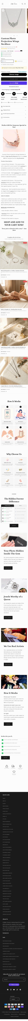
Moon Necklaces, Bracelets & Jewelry (9, 966)
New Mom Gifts (5, 844)
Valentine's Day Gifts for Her (8, 829)
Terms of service (14, 1014)
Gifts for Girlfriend (6, 839)
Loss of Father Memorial (7, 847)
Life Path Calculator (6, 880)
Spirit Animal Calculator (7, 901)
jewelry (12, 191)
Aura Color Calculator (7, 906)
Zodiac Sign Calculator (7, 883)
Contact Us (5, 816)
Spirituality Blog (6, 826)
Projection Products (6, 821)
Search (4, 798)
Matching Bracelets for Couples (8, 943)
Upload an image (14, 71)
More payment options (14, 86)
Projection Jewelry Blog (7, 824)
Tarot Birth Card (6, 898)
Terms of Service (6, 808)
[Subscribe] (23, 979)
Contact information (15, 1016)
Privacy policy (7, 1014)
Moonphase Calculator (7, 914)
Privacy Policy (5, 811)
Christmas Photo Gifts (7, 865)
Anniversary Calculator (7, 893)
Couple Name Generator (7, 911)
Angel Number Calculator (7, 878)
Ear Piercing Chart (6, 870)
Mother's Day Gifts (6, 860)
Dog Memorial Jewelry (7, 852)
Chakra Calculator (6, 909)
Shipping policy (22, 1014)
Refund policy (23, 1012)
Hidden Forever (8, 1012)
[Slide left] (10, 35)
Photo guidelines (22, 71)
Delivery (4, 803)
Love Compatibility (6, 888)
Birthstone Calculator (7, 875)
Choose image (14, 74)
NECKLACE (4, 207)
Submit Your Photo (8, 664)
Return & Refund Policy (7, 813)
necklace (22, 166)
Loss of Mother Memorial (7, 849)
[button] (2, 4)
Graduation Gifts (6, 862)
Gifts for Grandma (6, 834)
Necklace (4, 213)
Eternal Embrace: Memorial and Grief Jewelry (11, 956)
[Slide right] (17, 35)
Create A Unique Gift (8, 617)
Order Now (14, 525)
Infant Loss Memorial (6, 857)
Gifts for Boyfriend (6, 842)
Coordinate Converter (7, 896)
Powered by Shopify (15, 1012)
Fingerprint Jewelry (6, 951)
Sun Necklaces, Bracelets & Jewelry (9, 969)
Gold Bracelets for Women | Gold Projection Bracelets (12, 948)
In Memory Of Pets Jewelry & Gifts (9, 953)
